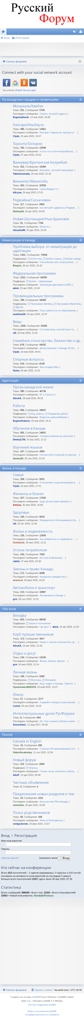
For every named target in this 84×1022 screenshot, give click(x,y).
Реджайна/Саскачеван (32, 200)
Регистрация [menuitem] (81, 32)
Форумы (4, 32)
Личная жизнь (25, 672)
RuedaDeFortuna (43, 895)
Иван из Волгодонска (51, 820)
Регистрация (22, 38)
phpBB (34, 997)
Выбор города (73, 258)
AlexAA (17, 398)
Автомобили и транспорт (34, 587)
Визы (17, 321)
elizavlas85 (19, 230)
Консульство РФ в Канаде (54, 801)
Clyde (16, 136)
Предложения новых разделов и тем (43, 793)
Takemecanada (21, 173)
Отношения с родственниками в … (59, 482)
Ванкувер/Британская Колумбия (40, 162)
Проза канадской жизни (33, 387)
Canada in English (27, 741)
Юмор (18, 694)
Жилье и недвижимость (33, 531)
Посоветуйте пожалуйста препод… (59, 454)
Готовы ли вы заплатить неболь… (58, 771)
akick (16, 288)
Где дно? (44, 626)
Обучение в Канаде (29, 428)
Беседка (19, 615)
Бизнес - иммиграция (40, 281)
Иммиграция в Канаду (18, 240)
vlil (14, 333)
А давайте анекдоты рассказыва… (59, 702)
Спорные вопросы (28, 359)
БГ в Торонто (47, 394)
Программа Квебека (42, 304)
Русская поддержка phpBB (42, 1005)
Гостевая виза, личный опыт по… (58, 329)
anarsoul (18, 580)
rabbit (16, 561)
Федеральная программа (34, 273)
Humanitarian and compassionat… (58, 262)
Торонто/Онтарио (28, 143)
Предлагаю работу (58, 413)
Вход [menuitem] (75, 32)
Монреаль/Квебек (28, 106)
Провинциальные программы (38, 296)
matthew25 (19, 314)
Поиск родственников (31, 812)
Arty (29, 1001)
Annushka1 (19, 724)
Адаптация (10, 380)
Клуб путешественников (33, 634)
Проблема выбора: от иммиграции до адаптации (45, 248)
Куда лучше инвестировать (55, 501)
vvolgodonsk (20, 823)
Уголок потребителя (30, 550)
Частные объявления (31, 782)
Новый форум (24, 760)
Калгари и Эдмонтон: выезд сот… (58, 132)
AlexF (16, 775)
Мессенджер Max (49, 367)
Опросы (33, 768)
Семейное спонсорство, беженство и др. (47, 340)
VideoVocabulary (22, 752)
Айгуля (17, 192)
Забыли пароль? (10, 858)
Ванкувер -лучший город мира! (56, 170)
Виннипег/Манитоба (30, 181)
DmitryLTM (19, 439)
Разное (7, 735)
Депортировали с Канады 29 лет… (58, 348)
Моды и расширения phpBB (42, 1011)
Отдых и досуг (24, 653)
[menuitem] (41, 990)
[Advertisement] (43, 48)
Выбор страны (53, 258)
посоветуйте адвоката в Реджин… (58, 207)
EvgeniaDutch (21, 117)
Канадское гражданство (52, 576)
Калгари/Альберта (28, 124)
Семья (18, 474)
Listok (16, 706)
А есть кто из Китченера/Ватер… (57, 151)
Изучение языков (27, 447)
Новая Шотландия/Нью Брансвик (41, 219)
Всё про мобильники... (52, 557)
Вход (6, 38)
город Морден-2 (48, 189)
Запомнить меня (48, 858)
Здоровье (21, 512)
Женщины (50, 680)
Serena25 (18, 458)
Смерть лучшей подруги (53, 113)
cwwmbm (18, 805)
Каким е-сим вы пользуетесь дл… (58, 642)
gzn (15, 599)
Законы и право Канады (33, 569)
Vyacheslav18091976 (24, 687)
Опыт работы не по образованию (58, 310)
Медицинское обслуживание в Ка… (59, 520)
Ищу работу (37, 413)
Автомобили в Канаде (51, 595)
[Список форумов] (42, 14)
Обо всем (9, 609)
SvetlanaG (19, 542)
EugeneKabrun (21, 421)
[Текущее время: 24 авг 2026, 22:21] (79, 61)
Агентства (36, 258)
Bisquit (17, 265)
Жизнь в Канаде (14, 468)
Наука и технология (39, 623)
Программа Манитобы (69, 304)
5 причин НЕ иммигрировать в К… (58, 748)
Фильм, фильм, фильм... (53, 661)
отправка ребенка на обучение (56, 436)
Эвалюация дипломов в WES (55, 284)
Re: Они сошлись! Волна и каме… (58, 721)
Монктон (44, 226)
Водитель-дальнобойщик (53, 417)
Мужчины (36, 680)
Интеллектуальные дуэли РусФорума (44, 713)
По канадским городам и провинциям (30, 99)
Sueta (16, 370)
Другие (19, 307)
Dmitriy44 (18, 211)
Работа (19, 405)
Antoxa (17, 505)
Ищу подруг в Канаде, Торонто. (57, 683)
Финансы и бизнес (28, 493)
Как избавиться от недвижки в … (57, 539)
